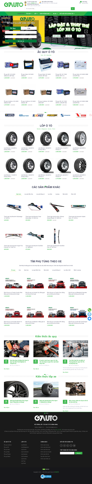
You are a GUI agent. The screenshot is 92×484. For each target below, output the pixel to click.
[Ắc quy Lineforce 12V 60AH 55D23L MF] (28, 91)
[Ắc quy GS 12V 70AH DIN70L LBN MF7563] (63, 91)
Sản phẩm (85, 2)
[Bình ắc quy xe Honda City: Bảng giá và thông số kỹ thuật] (35, 283)
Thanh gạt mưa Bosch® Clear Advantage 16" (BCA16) (33, 217)
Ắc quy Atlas (7, 451)
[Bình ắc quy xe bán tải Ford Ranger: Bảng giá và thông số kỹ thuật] (78, 312)
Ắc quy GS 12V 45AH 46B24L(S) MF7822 (9, 74)
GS (44, 55)
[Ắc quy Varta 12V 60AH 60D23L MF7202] (46, 64)
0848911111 (34, 3)
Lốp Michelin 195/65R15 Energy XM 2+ (27, 148)
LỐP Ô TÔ (46, 125)
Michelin (39, 129)
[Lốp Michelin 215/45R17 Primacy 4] (63, 138)
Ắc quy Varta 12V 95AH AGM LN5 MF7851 (80, 101)
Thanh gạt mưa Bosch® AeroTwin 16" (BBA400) (34, 246)
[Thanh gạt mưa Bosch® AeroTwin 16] (35, 236)
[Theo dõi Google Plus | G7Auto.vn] (67, 445)
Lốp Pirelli (23, 463)
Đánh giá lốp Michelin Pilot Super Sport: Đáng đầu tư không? (19, 401)
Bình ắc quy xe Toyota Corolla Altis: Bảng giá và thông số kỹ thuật (13, 293)
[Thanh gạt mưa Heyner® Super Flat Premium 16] (13, 236)
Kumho (49, 129)
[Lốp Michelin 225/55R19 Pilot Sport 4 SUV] (80, 165)
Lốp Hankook (24, 454)
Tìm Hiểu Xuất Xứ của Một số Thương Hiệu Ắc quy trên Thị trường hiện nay (77, 362)
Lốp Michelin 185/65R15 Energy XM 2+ (27, 175)
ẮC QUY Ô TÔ (46, 52)
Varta (42, 55)
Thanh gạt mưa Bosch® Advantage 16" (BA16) (13, 217)
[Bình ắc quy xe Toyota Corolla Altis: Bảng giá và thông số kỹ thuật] (13, 283)
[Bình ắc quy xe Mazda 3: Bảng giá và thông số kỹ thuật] (35, 312)
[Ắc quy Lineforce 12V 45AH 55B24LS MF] (11, 91)
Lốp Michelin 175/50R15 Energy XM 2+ (10, 175)
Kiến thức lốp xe (46, 376)
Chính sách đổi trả (45, 454)
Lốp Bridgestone (25, 447)
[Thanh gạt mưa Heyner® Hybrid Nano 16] (78, 207)
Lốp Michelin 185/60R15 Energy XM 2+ (44, 148)
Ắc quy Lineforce (8, 445)
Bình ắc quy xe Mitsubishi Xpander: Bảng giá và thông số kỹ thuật (78, 293)
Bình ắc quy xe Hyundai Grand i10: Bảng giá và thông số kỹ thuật (13, 322)
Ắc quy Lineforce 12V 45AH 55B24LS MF (11, 101)
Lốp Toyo (23, 461)
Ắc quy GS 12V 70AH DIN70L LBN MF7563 (61, 101)
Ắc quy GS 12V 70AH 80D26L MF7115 (61, 74)
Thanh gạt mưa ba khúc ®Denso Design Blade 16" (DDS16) (55, 217)
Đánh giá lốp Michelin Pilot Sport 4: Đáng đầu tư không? (48, 401)
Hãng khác (48, 55)
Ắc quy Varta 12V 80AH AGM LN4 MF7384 (80, 74)
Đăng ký (78, 453)
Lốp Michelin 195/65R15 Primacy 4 (44, 175)
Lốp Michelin (24, 445)
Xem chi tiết (58, 429)
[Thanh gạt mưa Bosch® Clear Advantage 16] (35, 207)
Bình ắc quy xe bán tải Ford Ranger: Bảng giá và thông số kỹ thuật (78, 322)
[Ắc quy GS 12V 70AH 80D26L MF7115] (63, 64)
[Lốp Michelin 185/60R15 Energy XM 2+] (46, 138)
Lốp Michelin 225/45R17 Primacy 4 (62, 175)
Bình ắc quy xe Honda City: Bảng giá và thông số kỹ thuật (35, 293)
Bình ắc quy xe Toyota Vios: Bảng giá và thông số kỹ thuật (56, 293)
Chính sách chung (45, 445)
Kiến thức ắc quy (46, 336)
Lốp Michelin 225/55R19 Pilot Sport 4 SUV (79, 175)
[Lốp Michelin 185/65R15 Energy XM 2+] (28, 165)
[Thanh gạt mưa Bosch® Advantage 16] (13, 207)
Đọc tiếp (6, 369)
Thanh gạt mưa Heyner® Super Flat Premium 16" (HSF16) (13, 246)
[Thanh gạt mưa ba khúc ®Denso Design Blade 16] (56, 207)
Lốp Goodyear (24, 456)
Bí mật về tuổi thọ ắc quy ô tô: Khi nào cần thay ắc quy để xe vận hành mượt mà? (49, 362)
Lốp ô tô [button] (23, 441)
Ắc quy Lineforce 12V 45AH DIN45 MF (45, 101)
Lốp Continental (24, 451)
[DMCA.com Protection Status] (46, 469)
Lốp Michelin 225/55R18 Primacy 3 (79, 148)
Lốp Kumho (23, 449)
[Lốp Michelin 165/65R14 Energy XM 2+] (11, 138)
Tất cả (53, 129)
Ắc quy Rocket (7, 454)
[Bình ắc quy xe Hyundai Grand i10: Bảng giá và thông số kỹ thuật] (13, 312)
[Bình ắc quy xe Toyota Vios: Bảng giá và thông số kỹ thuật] (56, 283)
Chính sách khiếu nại (45, 458)
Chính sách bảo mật (45, 449)
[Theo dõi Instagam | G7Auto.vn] (71, 445)
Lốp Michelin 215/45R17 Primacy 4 (62, 148)
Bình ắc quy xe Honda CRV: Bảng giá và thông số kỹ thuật (56, 322)
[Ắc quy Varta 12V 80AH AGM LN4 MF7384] (80, 64)
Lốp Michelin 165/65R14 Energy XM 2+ (10, 148)
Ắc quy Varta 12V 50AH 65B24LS (27, 74)
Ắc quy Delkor (7, 456)
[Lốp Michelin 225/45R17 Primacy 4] (63, 165)
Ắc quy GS (6, 447)
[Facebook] (89, 318)
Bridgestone (44, 129)
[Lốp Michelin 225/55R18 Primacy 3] (80, 138)
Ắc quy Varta (7, 449)
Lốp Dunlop (23, 458)
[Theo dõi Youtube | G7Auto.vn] (74, 445)
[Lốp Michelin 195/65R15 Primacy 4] (46, 165)
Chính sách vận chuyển (46, 451)
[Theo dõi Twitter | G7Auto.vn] (64, 445)
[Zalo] (89, 314)
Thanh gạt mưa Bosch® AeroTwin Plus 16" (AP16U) (56, 246)
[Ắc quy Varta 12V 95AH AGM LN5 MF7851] (80, 91)
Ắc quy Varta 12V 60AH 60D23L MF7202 (44, 74)
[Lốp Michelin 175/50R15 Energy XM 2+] (11, 165)
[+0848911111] (89, 310)
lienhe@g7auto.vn (53, 427)
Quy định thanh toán (45, 456)
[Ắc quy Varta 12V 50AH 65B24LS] (28, 64)
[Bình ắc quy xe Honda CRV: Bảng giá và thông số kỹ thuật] (56, 312)
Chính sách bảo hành (45, 447)
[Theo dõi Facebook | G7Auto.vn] (61, 445)
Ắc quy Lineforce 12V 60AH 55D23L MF (28, 101)
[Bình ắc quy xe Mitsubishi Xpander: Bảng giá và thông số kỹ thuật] (78, 283)
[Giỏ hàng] (80, 3)
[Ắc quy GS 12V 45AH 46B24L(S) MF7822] (11, 64)
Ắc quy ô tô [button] (7, 441)
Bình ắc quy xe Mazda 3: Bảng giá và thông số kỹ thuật (35, 322)
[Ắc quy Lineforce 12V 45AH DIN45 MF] (46, 91)
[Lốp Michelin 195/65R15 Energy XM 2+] (28, 138)
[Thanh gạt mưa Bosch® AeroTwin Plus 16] (56, 236)
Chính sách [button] (44, 441)
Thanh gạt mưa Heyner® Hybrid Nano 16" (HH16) (77, 217)
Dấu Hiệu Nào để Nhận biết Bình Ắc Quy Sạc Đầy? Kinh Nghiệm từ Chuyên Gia (19, 362)
